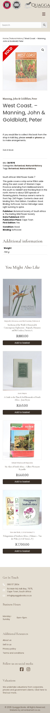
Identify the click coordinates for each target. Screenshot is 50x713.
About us (7, 640)
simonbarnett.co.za (30, 710)
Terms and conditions (13, 653)
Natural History (16, 38)
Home (5, 38)
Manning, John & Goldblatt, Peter (20, 98)
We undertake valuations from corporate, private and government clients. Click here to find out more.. (25, 690)
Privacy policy (9, 648)
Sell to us (7, 644)
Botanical (19, 165)
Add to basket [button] (22, 342)
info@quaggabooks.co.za (19, 595)
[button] (42, 49)
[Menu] (43, 14)
